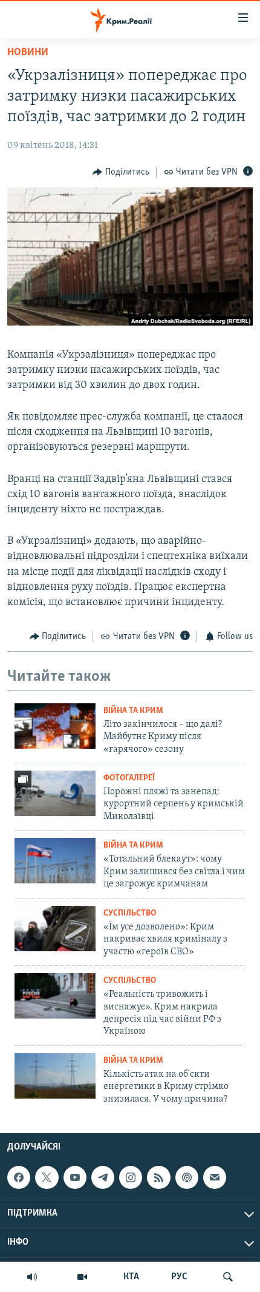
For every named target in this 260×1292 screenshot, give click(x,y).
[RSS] (158, 1177)
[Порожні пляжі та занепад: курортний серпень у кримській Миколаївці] (55, 793)
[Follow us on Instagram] (130, 1177)
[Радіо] (32, 1277)
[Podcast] (186, 1177)
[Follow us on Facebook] (18, 1177)
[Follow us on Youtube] (74, 1177)
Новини (27, 52)
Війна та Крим (133, 710)
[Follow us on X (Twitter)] (46, 1177)
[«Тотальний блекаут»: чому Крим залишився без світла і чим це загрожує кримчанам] (55, 860)
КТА (131, 1277)
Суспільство (129, 913)
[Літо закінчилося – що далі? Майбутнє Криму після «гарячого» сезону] (55, 726)
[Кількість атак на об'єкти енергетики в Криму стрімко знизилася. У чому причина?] (55, 1076)
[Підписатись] (214, 1177)
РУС (179, 1277)
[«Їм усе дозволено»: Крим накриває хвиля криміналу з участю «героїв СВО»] (55, 928)
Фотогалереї (129, 778)
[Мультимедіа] (82, 1277)
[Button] (121, 172)
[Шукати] (228, 1277)
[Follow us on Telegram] (102, 1177)
